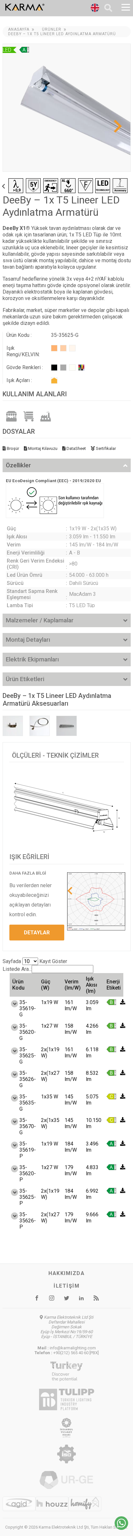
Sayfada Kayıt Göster (35, 961)
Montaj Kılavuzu (42, 448)
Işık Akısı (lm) (91, 985)
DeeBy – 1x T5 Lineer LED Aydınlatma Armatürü (62, 34)
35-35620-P (27, 1173)
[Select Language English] (95, 9)
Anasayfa (18, 29)
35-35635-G (27, 1103)
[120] (54, 380)
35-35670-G (27, 1126)
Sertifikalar (105, 448)
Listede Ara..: (17, 969)
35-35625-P (27, 1197)
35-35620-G (27, 1032)
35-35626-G (27, 1079)
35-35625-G (27, 1055)
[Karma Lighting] (41, 7)
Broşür (12, 448)
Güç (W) (45, 985)
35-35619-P (27, 1150)
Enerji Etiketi (114, 985)
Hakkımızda (66, 1273)
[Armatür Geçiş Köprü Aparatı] (66, 726)
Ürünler (51, 29)
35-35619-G (27, 1008)
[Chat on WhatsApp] (121, 1528)
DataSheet (76, 448)
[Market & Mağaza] (11, 416)
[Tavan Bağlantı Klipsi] (13, 726)
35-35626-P (27, 1220)
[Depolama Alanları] (28, 416)
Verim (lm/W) (73, 985)
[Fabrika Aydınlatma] (46, 416)
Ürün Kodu (18, 985)
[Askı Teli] (39, 726)
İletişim (66, 1286)
